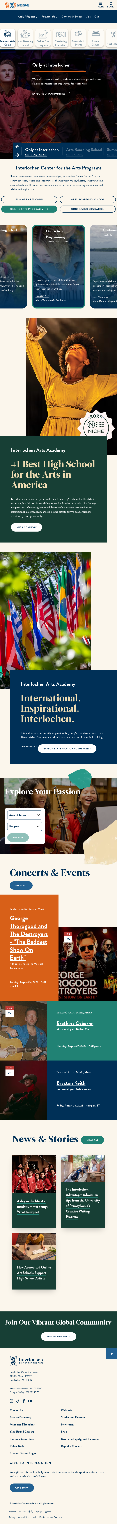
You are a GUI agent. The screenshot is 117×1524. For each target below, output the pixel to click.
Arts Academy (26, 527)
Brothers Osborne (75, 1023)
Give (96, 17)
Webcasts (66, 1410)
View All (21, 885)
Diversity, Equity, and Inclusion (80, 1439)
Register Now (76, 297)
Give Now (21, 1488)
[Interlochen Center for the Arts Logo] (17, 5)
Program (14, 826)
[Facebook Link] (24, 1401)
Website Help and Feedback (50, 1517)
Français (22, 1511)
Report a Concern (71, 1446)
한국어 (48, 1511)
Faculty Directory (20, 1417)
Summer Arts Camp (29, 199)
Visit (88, 17)
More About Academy (23, 301)
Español (12, 1511)
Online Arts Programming (29, 209)
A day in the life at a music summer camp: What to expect (32, 1206)
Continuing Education (87, 209)
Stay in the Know (58, 1336)
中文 (30, 1511)
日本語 (39, 1511)
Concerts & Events (72, 17)
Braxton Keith (71, 1083)
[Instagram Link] (11, 1401)
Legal (34, 1517)
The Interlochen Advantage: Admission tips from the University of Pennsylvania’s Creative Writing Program (83, 1203)
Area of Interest (19, 815)
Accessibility (23, 1517)
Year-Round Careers (22, 1431)
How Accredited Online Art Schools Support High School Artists (34, 1273)
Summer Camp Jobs (22, 1439)
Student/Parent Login (23, 1453)
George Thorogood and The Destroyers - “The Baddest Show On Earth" (29, 937)
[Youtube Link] (30, 1401)
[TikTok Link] (18, 1401)
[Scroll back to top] (111, 1353)
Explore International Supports (67, 749)
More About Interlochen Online (85, 301)
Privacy (12, 1517)
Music (32, 909)
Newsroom (67, 1424)
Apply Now (17, 297)
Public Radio (17, 1446)
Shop (64, 1431)
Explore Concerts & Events (32, 105)
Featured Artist (19, 909)
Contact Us (16, 1410)
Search (18, 837)
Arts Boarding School (87, 199)
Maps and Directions (22, 1424)
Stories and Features (73, 1417)
